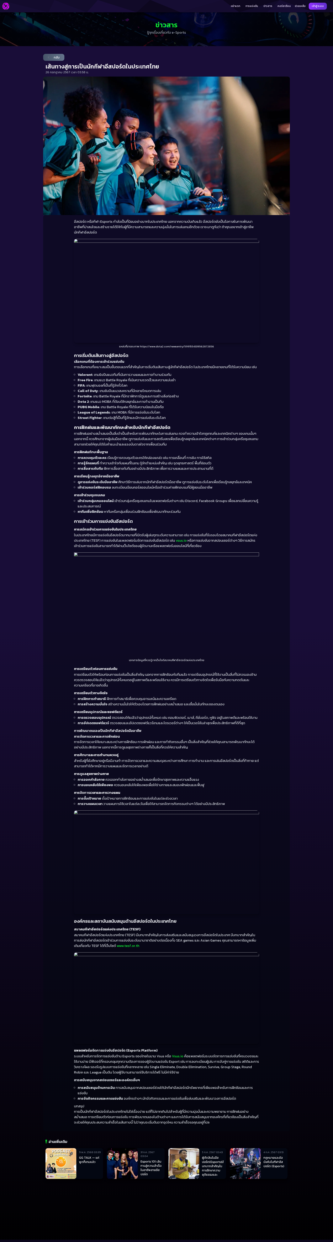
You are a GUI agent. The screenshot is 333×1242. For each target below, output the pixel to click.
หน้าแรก (235, 6)
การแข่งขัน (252, 6)
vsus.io (181, 540)
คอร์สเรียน (284, 6)
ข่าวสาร (267, 6)
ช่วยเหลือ (300, 6)
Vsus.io (177, 1056)
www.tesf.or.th (128, 945)
